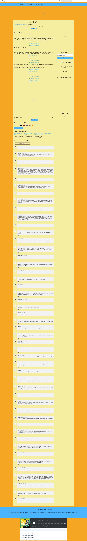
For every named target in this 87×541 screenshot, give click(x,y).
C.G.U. (46, 512)
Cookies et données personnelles (66, 512)
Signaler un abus (42, 512)
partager (40, 526)
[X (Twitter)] (57, 1)
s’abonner (34, 526)
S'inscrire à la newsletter (18, 127)
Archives (38, 4)
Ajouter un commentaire (22, 143)
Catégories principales (29, 4)
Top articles (34, 512)
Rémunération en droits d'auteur (52, 512)
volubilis (42, 26)
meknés (30, 26)
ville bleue (39, 26)
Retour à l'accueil (34, 119)
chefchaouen (27, 26)
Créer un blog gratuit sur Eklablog (27, 512)
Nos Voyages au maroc (18, 24)
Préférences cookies (74, 512)
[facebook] (55, 1)
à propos (46, 526)
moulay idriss (34, 26)
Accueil (21, 4)
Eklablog (50, 509)
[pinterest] (59, 1)
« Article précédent (18, 117)
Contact (43, 4)
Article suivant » (51, 117)
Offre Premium (59, 512)
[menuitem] (22, 4)
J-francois (65, 66)
